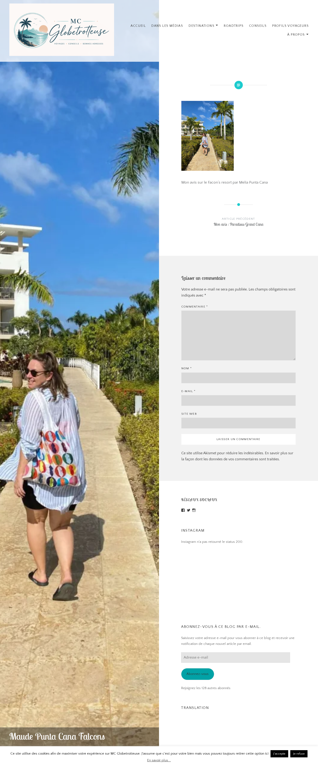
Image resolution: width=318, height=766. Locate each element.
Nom (186, 368)
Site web (189, 413)
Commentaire (194, 306)
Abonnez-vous (197, 674)
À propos (296, 35)
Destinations (201, 26)
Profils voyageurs (290, 26)
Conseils (258, 26)
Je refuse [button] (299, 753)
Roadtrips (234, 26)
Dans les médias (167, 26)
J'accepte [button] (279, 753)
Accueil (138, 26)
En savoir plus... (159, 760)
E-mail (188, 391)
